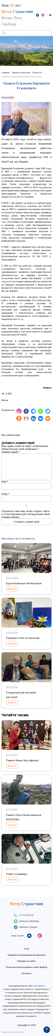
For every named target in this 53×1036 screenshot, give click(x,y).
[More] (47, 418)
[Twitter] (47, 411)
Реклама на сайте (26, 961)
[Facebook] (26, 411)
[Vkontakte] (40, 418)
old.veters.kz (39, 986)
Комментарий (10, 451)
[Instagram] (18, 411)
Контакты (26, 973)
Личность (36, 72)
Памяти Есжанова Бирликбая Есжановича (21, 76)
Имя (4, 481)
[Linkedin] (33, 418)
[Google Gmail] (26, 418)
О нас (26, 948)
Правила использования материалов (26, 955)
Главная (5, 72)
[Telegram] (33, 411)
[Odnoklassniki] (18, 418)
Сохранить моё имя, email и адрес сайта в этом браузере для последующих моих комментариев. (25, 514)
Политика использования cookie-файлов (26, 967)
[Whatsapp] (40, 411)
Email (5, 493)
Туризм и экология (21, 72)
